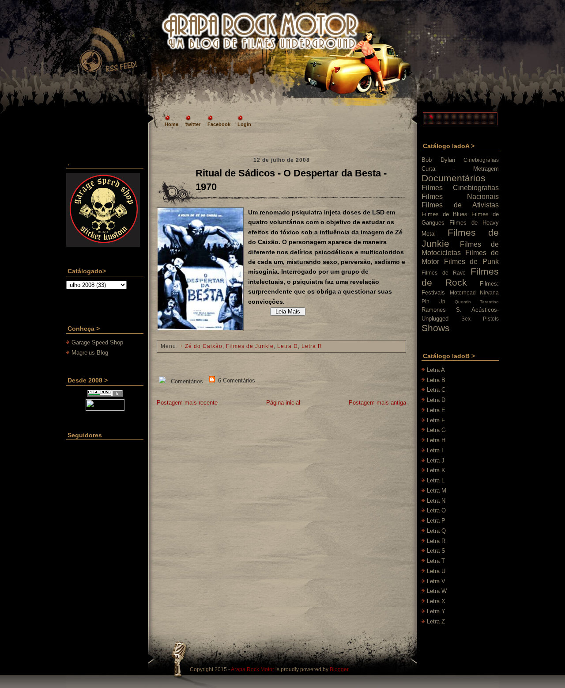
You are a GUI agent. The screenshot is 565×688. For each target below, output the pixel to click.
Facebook (218, 124)
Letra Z (436, 621)
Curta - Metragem (460, 168)
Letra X (436, 601)
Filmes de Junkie (250, 346)
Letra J (435, 460)
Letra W (437, 591)
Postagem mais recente (187, 402)
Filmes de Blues (444, 214)
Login (244, 124)
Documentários (454, 178)
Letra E (436, 410)
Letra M (436, 490)
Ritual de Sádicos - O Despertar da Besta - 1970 (291, 180)
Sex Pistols (480, 318)
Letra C (436, 389)
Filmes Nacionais (460, 196)
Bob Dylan (438, 160)
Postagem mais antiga (377, 402)
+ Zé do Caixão (201, 346)
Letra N (436, 500)
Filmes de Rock (460, 276)
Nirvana (489, 292)
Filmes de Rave (444, 272)
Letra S (436, 550)
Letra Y (436, 611)
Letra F (436, 420)
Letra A (436, 370)
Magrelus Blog (90, 352)
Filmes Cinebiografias (460, 187)
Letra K (436, 470)
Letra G (436, 430)
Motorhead (463, 292)
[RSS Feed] (108, 50)
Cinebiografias (481, 160)
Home (171, 124)
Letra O (436, 510)
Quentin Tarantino (477, 301)
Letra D (287, 346)
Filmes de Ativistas (460, 205)
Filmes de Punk (471, 261)
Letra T (436, 561)
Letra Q (436, 530)
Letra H (436, 440)
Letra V (436, 581)
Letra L (435, 480)
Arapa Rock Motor (252, 669)
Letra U (436, 571)
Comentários (186, 381)
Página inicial (283, 402)
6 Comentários (235, 380)
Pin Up (433, 301)
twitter (192, 124)
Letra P (436, 520)
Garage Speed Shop (97, 342)
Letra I (435, 450)
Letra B (436, 380)
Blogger (339, 669)
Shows (436, 328)
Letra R (311, 346)
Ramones (434, 309)
